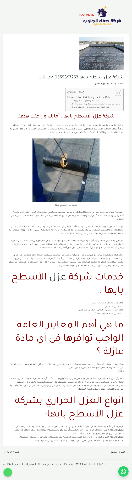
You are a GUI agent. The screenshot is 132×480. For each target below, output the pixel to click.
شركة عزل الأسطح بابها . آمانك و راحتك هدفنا (89, 97)
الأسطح (75, 255)
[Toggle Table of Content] (116, 93)
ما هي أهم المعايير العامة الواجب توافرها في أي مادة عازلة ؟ (97, 104)
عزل (57, 278)
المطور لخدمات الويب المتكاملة (19, 464)
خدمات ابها (118, 84)
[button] (7, 472)
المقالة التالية (11, 452)
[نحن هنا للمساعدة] (123, 471)
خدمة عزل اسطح (103, 84)
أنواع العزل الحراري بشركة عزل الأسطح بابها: (92, 107)
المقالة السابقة (119, 452)
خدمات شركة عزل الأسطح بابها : (86, 101)
